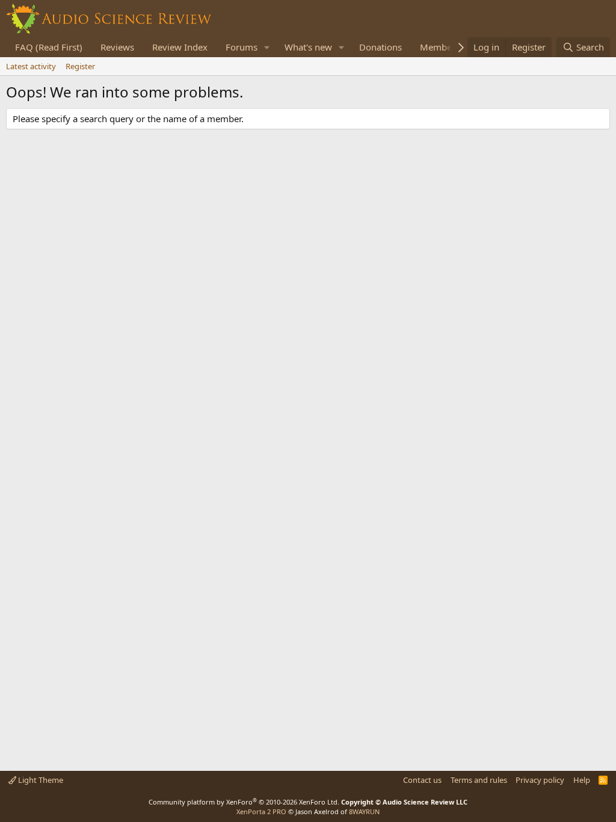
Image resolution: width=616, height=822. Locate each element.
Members (440, 47)
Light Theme (39, 779)
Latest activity (31, 66)
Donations (380, 47)
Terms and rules (479, 779)
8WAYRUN (364, 811)
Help (581, 779)
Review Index (180, 47)
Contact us (422, 779)
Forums (241, 47)
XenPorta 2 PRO (261, 811)
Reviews (117, 47)
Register (80, 66)
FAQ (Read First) (48, 47)
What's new (308, 47)
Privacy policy (540, 779)
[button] (267, 47)
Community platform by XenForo (244, 801)
